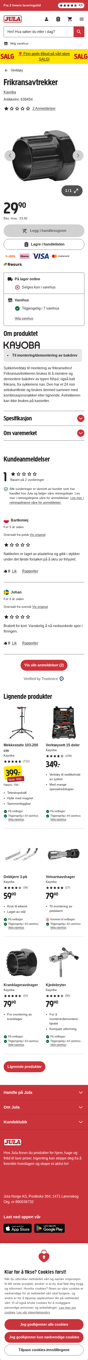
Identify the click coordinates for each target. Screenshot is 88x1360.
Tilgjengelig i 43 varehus (23, 1043)
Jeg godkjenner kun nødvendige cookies (44, 1337)
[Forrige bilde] (10, 155)
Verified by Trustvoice (41, 679)
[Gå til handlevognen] (70, 19)
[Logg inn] (46, 19)
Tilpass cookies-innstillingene (44, 1350)
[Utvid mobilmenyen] (81, 19)
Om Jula (12, 1107)
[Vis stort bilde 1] (44, 155)
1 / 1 (68, 191)
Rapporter (30, 571)
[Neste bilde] (78, 155)
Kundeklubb (15, 1122)
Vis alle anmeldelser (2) (44, 665)
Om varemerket (20, 433)
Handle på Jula (18, 1092)
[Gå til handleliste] (58, 19)
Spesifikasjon (18, 418)
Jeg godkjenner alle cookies (44, 1324)
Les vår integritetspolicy (33, 1312)
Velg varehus (19, 43)
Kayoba (10, 92)
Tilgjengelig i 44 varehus (23, 817)
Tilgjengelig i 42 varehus (65, 925)
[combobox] (44, 31)
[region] (44, 1301)
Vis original (37, 534)
